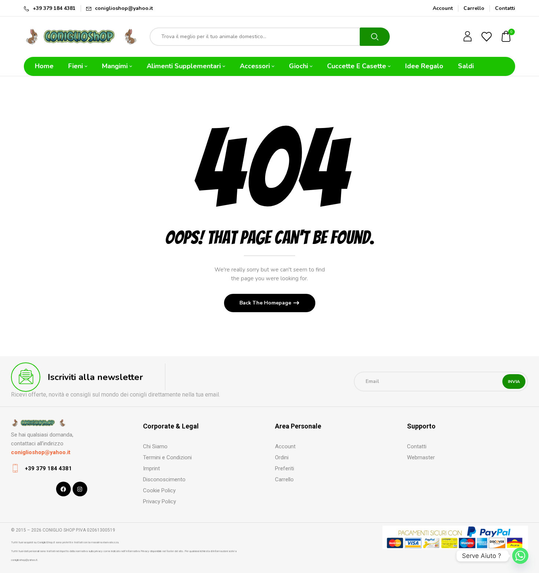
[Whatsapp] (520, 556)
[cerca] (375, 37)
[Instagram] (80, 489)
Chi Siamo (155, 446)
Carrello (473, 8)
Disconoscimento (164, 479)
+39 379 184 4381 (54, 8)
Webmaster (421, 457)
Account (443, 8)
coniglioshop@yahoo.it (124, 8)
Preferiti (284, 468)
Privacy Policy (159, 501)
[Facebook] (63, 489)
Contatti (505, 8)
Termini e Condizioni (167, 457)
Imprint (151, 468)
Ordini (282, 457)
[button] (506, 36)
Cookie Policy (159, 490)
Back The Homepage (266, 302)
